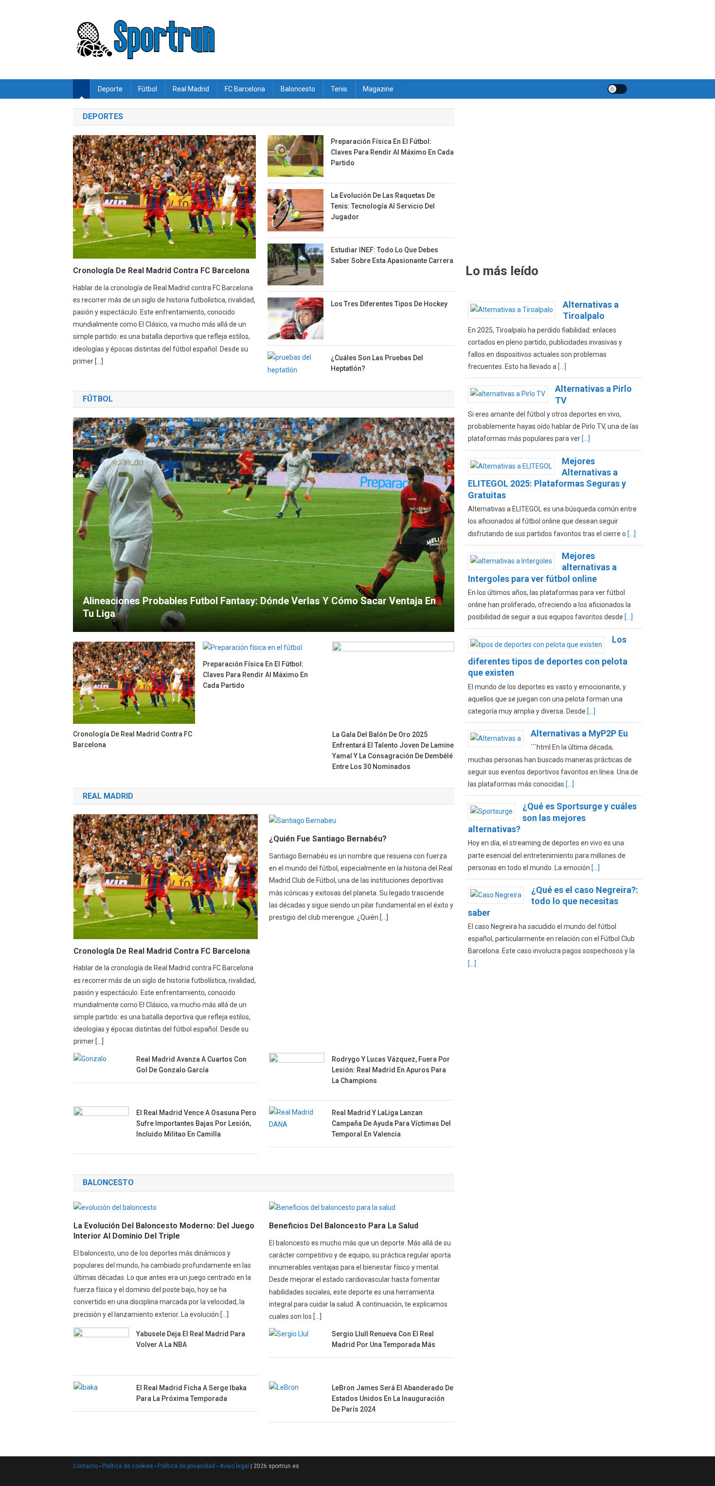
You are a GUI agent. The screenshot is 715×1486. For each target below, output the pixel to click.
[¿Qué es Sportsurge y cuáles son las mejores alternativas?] (495, 811)
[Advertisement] (553, 180)
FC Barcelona (245, 89)
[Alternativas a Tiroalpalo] (515, 309)
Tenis (339, 89)
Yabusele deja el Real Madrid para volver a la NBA (190, 1339)
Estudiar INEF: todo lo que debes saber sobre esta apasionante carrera (392, 255)
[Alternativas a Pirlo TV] (511, 394)
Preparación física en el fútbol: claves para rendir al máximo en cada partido (392, 152)
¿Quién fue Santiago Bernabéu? (328, 838)
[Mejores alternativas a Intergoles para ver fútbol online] (515, 560)
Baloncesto (298, 89)
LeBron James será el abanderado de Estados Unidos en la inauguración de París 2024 (392, 1398)
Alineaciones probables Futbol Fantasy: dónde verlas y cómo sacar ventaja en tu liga (259, 607)
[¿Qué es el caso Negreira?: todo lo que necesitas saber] (499, 894)
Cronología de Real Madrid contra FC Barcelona (161, 270)
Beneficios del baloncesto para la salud (343, 1225)
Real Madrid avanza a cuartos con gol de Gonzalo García (191, 1064)
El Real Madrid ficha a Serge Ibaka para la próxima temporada (191, 1393)
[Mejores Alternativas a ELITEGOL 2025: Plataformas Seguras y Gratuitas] (515, 466)
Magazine (378, 89)
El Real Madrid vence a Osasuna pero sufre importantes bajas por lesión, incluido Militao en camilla (196, 1123)
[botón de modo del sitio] (617, 89)
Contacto (85, 1466)
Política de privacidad (186, 1466)
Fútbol (147, 89)
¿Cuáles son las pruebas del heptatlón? (377, 363)
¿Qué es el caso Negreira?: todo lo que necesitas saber (553, 901)
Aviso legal (234, 1466)
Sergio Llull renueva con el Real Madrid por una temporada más (383, 1339)
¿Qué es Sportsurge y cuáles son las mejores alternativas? (552, 817)
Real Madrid (191, 89)
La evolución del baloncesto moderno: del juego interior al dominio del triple (163, 1231)
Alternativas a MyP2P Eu (579, 733)
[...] (562, 366)
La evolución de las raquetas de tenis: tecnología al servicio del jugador (383, 206)
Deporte (110, 89)
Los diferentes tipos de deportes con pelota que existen (547, 656)
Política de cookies (127, 1466)
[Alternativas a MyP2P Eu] (499, 738)
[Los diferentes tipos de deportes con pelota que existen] (540, 644)
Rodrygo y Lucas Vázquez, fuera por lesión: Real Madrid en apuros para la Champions (391, 1069)
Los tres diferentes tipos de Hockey (389, 304)
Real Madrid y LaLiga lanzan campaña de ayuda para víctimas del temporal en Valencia (391, 1123)
